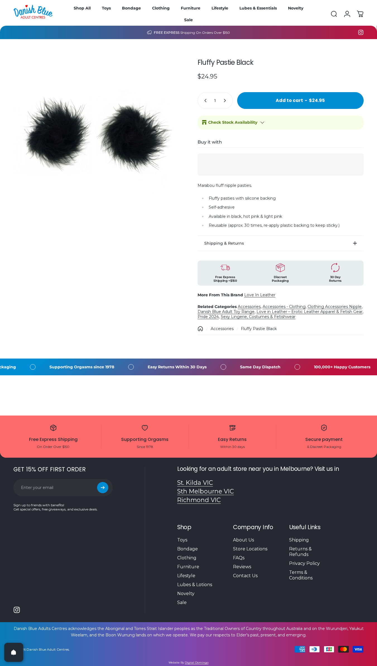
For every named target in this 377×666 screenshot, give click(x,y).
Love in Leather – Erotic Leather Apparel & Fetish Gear (309, 311)
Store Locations (250, 549)
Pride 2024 (208, 316)
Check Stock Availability (232, 122)
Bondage (187, 549)
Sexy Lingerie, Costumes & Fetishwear (258, 316)
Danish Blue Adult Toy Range (226, 311)
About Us (243, 540)
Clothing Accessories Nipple (335, 306)
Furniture (188, 566)
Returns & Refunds (300, 551)
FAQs (238, 557)
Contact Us (245, 575)
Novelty (185, 593)
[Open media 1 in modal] (96, 135)
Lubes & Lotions (194, 584)
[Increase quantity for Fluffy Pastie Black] (226, 100)
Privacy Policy (304, 563)
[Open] (13, 652)
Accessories (249, 306)
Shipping (299, 540)
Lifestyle (186, 575)
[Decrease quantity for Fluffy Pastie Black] (204, 100)
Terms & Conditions (301, 575)
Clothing (186, 557)
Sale (182, 602)
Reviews (242, 566)
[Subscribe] (102, 487)
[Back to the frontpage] (200, 328)
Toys (182, 540)
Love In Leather (259, 294)
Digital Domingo (196, 662)
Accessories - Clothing (284, 306)
